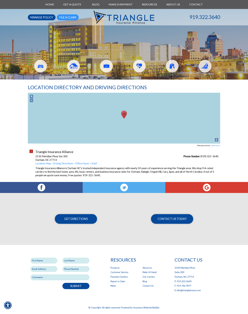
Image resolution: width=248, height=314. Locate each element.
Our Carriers (149, 276)
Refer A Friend (150, 272)
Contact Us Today (172, 219)
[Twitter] (124, 187)
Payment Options (119, 276)
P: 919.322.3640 (183, 281)
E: (176, 290)
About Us (147, 267)
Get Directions (76, 219)
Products (115, 267)
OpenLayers (215, 145)
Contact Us (148, 285)
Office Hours (82, 163)
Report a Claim (118, 281)
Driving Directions (63, 163)
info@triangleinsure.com (189, 290)
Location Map (43, 163)
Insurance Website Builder (146, 307)
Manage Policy (41, 17)
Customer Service (119, 272)
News (113, 285)
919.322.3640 (204, 17)
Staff (94, 163)
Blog (145, 281)
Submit (76, 286)
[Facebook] (41, 187)
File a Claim (67, 17)
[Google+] (206, 187)
